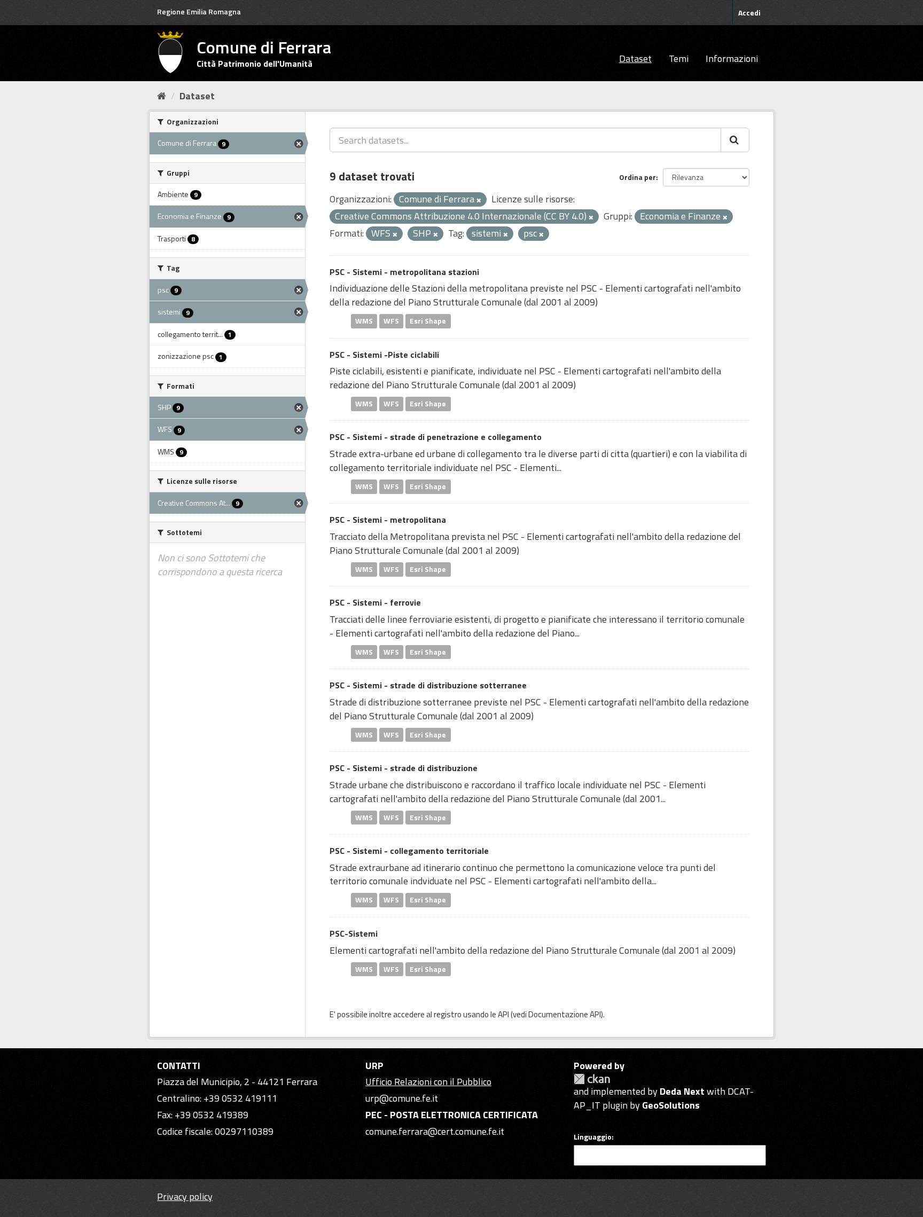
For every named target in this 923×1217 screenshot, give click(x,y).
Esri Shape (428, 321)
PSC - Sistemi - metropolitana (388, 519)
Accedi (749, 12)
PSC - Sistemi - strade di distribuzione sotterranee (428, 685)
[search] (735, 140)
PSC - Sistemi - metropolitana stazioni (404, 271)
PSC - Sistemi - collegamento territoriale (409, 850)
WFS (391, 321)
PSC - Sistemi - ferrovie (375, 602)
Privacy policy (185, 1196)
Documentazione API (564, 1014)
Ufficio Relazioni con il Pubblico (428, 1081)
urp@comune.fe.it (401, 1098)
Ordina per (637, 177)
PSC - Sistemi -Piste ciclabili (384, 354)
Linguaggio (593, 1137)
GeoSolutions (671, 1105)
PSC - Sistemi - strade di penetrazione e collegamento (436, 436)
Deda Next (682, 1091)
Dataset (635, 58)
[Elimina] (478, 200)
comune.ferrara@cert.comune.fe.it (434, 1131)
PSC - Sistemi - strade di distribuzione (404, 767)
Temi (679, 58)
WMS (364, 321)
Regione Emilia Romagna (199, 11)
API (503, 1014)
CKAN (592, 1079)
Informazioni (732, 58)
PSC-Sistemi (354, 933)
